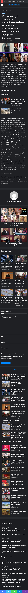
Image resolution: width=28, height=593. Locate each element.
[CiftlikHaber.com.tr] (14, 5)
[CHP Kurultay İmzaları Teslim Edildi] (6, 491)
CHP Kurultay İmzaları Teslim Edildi (17, 489)
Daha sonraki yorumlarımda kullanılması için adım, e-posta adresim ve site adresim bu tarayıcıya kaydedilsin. (13, 356)
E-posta (3, 342)
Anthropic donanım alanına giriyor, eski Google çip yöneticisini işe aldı (13, 419)
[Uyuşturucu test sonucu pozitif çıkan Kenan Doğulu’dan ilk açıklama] (7, 258)
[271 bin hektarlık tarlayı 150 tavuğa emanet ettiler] (6, 512)
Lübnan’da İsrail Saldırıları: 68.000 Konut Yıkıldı (18, 383)
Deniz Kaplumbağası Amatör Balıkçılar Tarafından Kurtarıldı (17, 482)
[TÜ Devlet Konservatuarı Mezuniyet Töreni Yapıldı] (7, 275)
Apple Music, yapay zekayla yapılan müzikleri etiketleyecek (18, 447)
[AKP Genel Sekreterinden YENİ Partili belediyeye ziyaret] (21, 275)
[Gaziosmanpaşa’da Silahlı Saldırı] (6, 476)
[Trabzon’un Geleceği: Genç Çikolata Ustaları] (6, 463)
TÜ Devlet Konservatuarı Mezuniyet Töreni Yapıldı (6, 283)
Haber (9, 10)
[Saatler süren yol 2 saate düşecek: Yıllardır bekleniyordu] (7, 292)
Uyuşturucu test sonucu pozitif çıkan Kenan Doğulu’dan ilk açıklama (7, 266)
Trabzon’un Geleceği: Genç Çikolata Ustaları (17, 461)
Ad (2, 336)
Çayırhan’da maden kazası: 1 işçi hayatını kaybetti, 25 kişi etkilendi (20, 266)
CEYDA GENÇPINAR (8, 38)
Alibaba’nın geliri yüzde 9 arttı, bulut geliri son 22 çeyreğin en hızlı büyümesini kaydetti (21, 300)
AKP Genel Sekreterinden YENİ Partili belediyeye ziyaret (20, 283)
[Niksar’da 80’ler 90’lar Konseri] (6, 469)
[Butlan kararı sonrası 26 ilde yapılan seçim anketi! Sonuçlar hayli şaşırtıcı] (5, 101)
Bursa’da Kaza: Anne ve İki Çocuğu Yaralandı (18, 496)
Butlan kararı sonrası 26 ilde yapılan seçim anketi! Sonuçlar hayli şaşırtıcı (18, 101)
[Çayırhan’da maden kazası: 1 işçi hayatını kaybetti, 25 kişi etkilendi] (21, 258)
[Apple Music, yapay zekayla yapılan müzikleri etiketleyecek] (6, 448)
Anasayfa (5, 10)
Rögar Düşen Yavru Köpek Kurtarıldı (12, 441)
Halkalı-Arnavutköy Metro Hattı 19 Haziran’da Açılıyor (18, 504)
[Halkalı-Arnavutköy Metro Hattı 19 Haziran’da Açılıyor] (6, 505)
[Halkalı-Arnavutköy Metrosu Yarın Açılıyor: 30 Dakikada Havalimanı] (6, 455)
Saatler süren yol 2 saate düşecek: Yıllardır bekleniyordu (7, 299)
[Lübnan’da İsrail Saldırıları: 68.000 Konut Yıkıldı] (5, 111)
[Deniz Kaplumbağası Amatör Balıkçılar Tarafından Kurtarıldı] (6, 483)
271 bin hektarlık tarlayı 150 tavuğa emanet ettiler (18, 510)
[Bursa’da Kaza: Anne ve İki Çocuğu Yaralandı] (6, 498)
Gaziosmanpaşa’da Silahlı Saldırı (17, 475)
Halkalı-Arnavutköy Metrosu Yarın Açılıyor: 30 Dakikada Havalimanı (18, 454)
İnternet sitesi (4, 348)
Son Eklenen (14, 369)
